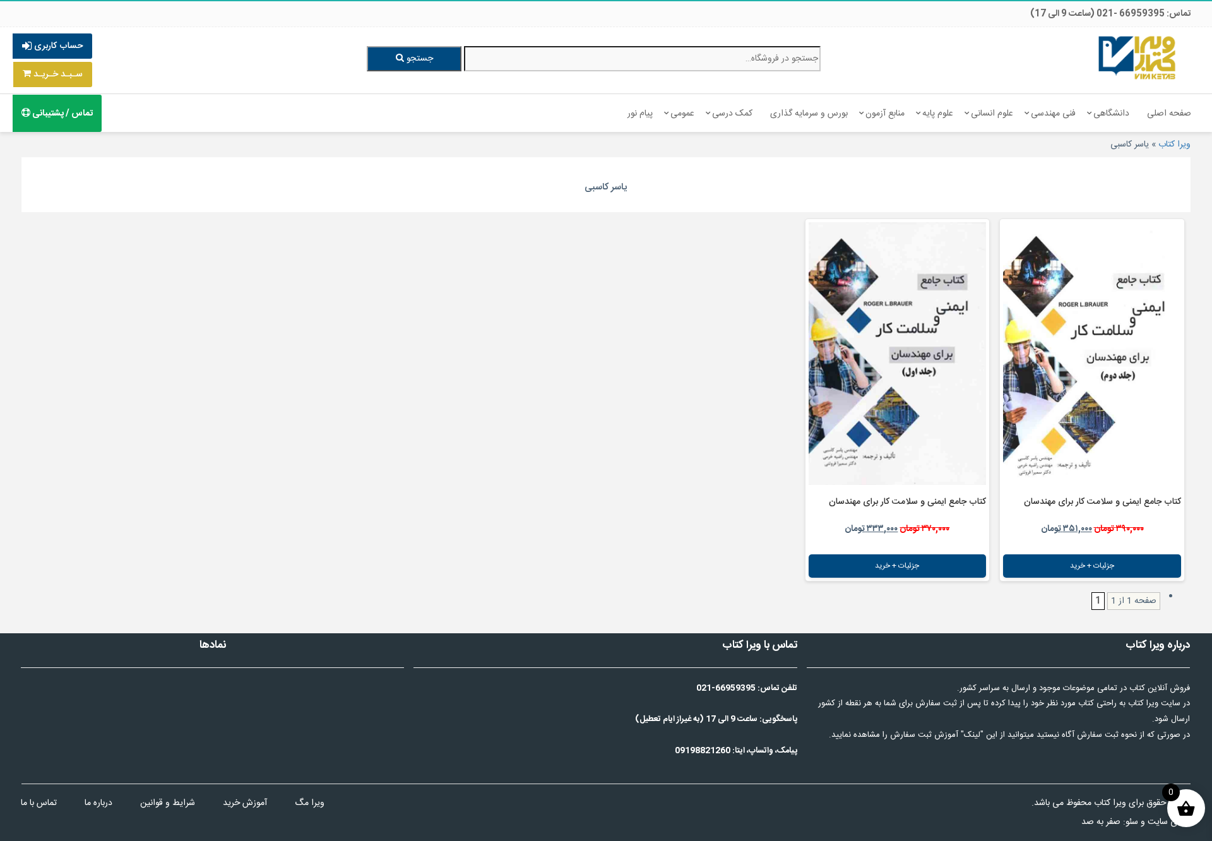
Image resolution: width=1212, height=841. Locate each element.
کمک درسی (732, 113)
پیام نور (640, 113)
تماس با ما (39, 803)
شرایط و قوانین (167, 803)
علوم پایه (937, 113)
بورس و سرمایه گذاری (809, 113)
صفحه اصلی (1169, 113)
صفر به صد (1100, 822)
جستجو (418, 58)
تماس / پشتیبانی (61, 113)
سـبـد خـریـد (57, 74)
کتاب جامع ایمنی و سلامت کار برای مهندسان (1102, 502)
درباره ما (98, 803)
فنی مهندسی (1053, 113)
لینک (972, 735)
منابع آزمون (885, 113)
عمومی (682, 113)
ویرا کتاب (1174, 144)
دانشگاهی (1111, 113)
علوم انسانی (992, 113)
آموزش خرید (245, 803)
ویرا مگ (309, 803)
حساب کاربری (57, 46)
